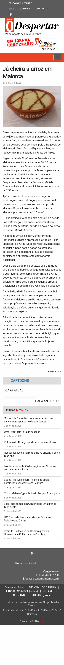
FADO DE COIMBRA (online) (22, 591)
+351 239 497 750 (49, 575)
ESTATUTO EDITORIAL (20, 8)
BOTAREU (48, 591)
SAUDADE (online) (41, 595)
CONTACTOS (42, 8)
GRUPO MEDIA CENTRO (20, 3)
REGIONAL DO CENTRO (42, 587)
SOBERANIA (19, 595)
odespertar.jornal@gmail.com (42, 578)
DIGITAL (32, 621)
